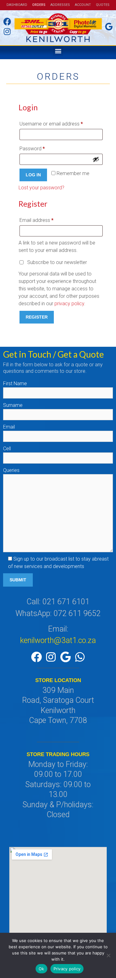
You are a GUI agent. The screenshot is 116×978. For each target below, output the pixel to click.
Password (41, 148)
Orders (38, 5)
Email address (45, 219)
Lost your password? (41, 188)
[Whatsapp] (79, 656)
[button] (58, 51)
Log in (33, 174)
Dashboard (16, 5)
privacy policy (69, 303)
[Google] (65, 656)
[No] (108, 955)
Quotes (103, 5)
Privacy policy (67, 968)
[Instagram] (50, 656)
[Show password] (95, 159)
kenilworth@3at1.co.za (58, 640)
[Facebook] (36, 656)
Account (83, 5)
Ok (41, 968)
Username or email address (60, 123)
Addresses (60, 5)
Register (37, 317)
